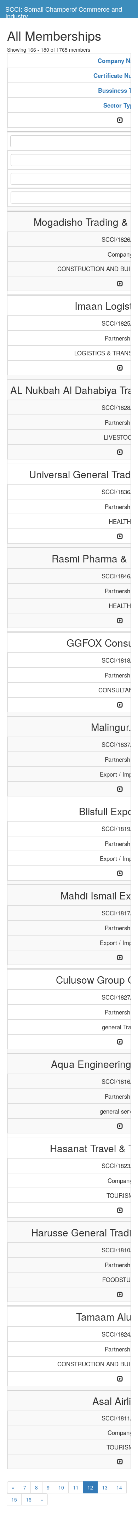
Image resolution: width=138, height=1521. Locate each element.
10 (61, 1487)
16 (28, 1499)
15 (14, 1499)
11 (76, 1487)
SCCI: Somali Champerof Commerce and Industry (63, 11)
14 (119, 1487)
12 (90, 1487)
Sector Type (120, 105)
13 (105, 1487)
